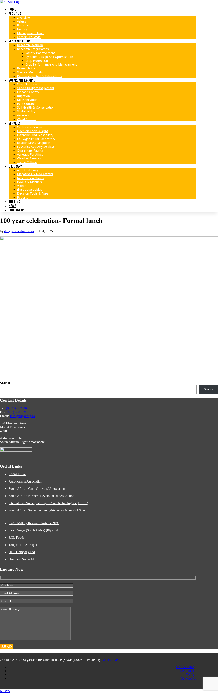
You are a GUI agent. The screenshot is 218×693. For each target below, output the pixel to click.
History (22, 29)
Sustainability (26, 111)
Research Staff (27, 68)
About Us (15, 13)
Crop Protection (37, 61)
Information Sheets (30, 178)
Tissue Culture (27, 162)
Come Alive (110, 660)
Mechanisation (27, 100)
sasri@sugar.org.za (22, 416)
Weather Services (29, 158)
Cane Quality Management (35, 88)
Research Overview (30, 45)
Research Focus (20, 41)
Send (6, 646)
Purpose (23, 25)
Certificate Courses (30, 127)
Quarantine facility (30, 150)
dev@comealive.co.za (19, 231)
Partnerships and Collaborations (39, 76)
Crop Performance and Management (51, 64)
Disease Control (28, 92)
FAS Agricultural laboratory (36, 139)
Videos (21, 186)
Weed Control (26, 119)
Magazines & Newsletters (35, 174)
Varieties (23, 115)
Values (21, 21)
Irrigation (23, 96)
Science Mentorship (30, 72)
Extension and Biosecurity (35, 135)
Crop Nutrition (27, 84)
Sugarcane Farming (22, 80)
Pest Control (26, 104)
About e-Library (28, 170)
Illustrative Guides (29, 190)
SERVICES (15, 123)
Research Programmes (33, 49)
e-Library (15, 166)
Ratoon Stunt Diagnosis (33, 143)
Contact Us (16, 210)
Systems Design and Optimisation (49, 57)
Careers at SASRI (29, 37)
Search (5, 383)
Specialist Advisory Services (36, 147)
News (12, 206)
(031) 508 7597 (17, 412)
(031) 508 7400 (16, 408)
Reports (22, 197)
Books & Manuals (29, 182)
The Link (14, 201)
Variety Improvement (40, 53)
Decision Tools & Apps (32, 131)
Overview (23, 18)
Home (12, 9)
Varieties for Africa (30, 154)
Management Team (30, 33)
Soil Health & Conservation (35, 107)
